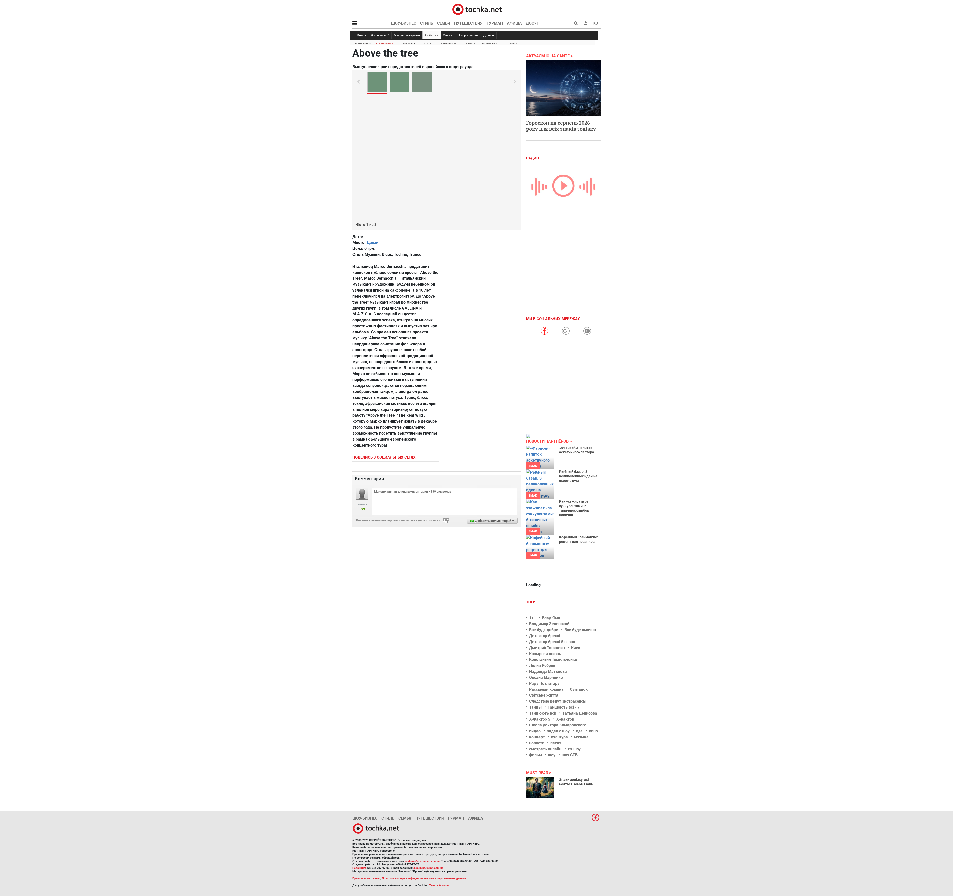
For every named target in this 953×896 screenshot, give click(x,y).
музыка (581, 737)
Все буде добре (543, 629)
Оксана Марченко (546, 677)
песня (555, 743)
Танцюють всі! (542, 713)
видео (535, 731)
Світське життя (543, 695)
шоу (551, 755)
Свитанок (579, 689)
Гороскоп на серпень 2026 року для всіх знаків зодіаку (561, 125)
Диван (372, 242)
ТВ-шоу (360, 35)
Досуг (532, 23)
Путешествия (468, 23)
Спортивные (448, 43)
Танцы (535, 707)
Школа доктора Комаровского (557, 725)
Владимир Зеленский (549, 623)
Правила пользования (366, 878)
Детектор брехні (544, 635)
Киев (575, 647)
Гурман (495, 23)
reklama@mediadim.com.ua (422, 861)
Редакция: (359, 868)
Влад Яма (551, 618)
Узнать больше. (439, 885)
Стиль (426, 23)
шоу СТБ (570, 755)
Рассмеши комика (546, 689)
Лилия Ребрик (542, 665)
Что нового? (380, 35)
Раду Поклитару (544, 683)
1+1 (532, 618)
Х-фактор (565, 719)
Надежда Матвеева (548, 671)
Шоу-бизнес (403, 23)
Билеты (511, 43)
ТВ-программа (467, 35)
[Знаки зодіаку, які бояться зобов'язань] (540, 787)
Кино (427, 43)
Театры (469, 43)
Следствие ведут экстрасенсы (557, 701)
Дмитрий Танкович (547, 647)
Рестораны (408, 43)
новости (536, 743)
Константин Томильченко (553, 659)
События (431, 35)
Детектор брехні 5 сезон (552, 641)
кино (593, 731)
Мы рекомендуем (407, 35)
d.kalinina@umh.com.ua (428, 868)
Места (447, 35)
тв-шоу (574, 749)
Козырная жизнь (545, 653)
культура (559, 737)
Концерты (385, 43)
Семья (443, 23)
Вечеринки (363, 43)
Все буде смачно (580, 629)
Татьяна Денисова (579, 713)
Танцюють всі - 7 (563, 707)
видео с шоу (558, 731)
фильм (535, 755)
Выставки (489, 43)
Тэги (531, 602)
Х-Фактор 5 (539, 719)
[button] (586, 23)
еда (579, 731)
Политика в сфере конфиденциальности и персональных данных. (424, 878)
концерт (537, 737)
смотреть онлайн (545, 749)
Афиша (514, 23)
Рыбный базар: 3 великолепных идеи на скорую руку (578, 476)
